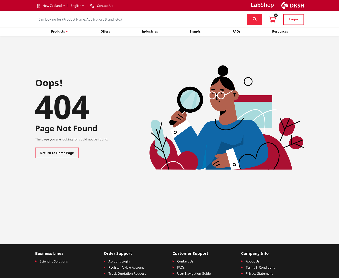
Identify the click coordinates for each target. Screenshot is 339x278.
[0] (272, 21)
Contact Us (185, 261)
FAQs (181, 267)
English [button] (76, 6)
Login (293, 19)
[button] (50, 5)
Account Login (119, 261)
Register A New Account (126, 267)
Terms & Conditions (260, 267)
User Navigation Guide (194, 273)
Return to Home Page (57, 153)
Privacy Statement (259, 273)
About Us (253, 261)
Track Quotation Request (127, 273)
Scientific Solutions (54, 261)
